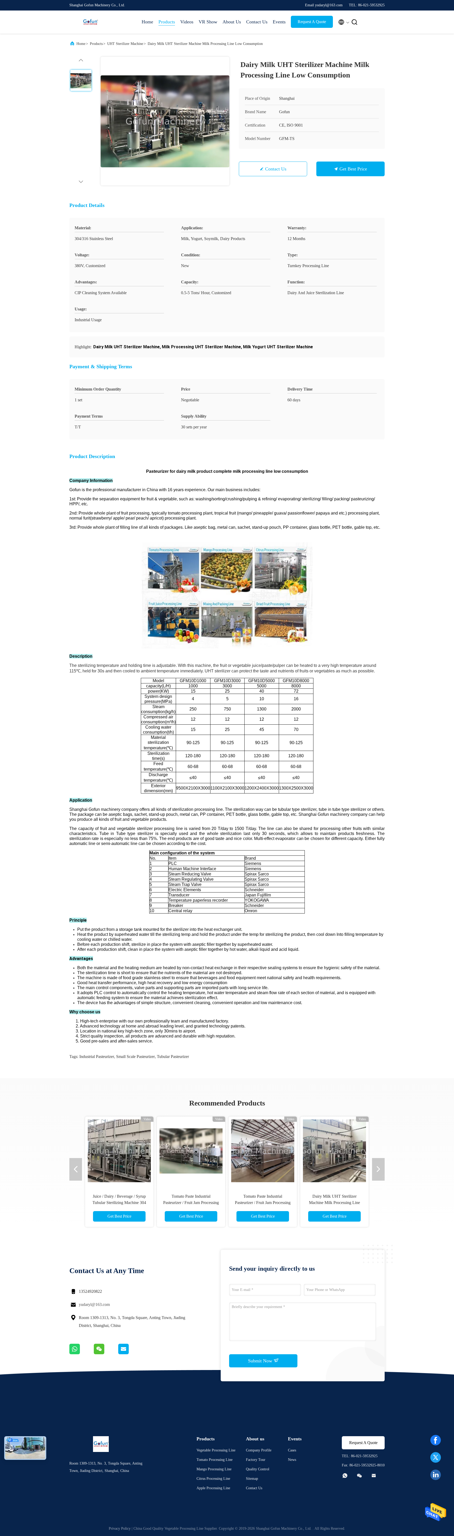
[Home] (90, 22)
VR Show (208, 21)
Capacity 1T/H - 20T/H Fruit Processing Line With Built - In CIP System (262, 1202)
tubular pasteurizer (173, 1056)
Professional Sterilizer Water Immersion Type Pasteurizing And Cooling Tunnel (191, 1202)
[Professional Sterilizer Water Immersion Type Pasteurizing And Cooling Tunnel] (191, 1150)
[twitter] (436, 1457)
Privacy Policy (120, 1528)
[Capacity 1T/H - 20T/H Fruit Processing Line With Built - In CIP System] (262, 1150)
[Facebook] (436, 1440)
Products (166, 21)
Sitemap (252, 1479)
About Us (232, 21)
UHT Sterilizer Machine (125, 44)
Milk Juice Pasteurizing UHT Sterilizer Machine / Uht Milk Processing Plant (119, 1202)
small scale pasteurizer (135, 1056)
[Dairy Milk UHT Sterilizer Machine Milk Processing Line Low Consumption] (165, 121)
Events (279, 21)
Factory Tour (255, 1460)
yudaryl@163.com (94, 1304)
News (292, 1460)
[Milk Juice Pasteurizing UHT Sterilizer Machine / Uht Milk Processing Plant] (119, 1150)
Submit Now (261, 1360)
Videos (186, 21)
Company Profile (258, 1450)
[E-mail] (130, 1353)
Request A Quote (312, 21)
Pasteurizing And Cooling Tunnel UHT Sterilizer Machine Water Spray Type (334, 1202)
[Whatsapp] (81, 1353)
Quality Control (257, 1469)
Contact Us (256, 21)
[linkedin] (436, 1475)
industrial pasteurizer (96, 1056)
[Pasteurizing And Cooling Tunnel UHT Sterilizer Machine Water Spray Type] (334, 1150)
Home (147, 21)
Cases (292, 1450)
